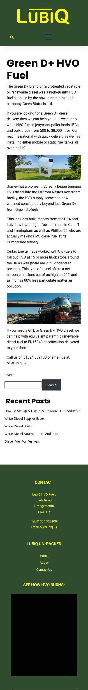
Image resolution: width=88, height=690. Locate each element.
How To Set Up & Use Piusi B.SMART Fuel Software (42, 411)
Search (9, 375)
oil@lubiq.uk (16, 363)
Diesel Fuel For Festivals (22, 441)
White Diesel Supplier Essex (24, 418)
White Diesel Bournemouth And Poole (32, 433)
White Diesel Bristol (19, 426)
